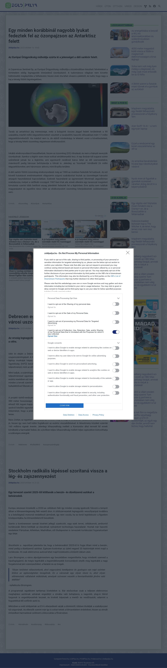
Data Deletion (68, 415)
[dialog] (83, 334)
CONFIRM (65, 405)
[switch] (115, 304)
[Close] (128, 253)
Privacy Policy (98, 415)
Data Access (83, 415)
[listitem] (83, 298)
